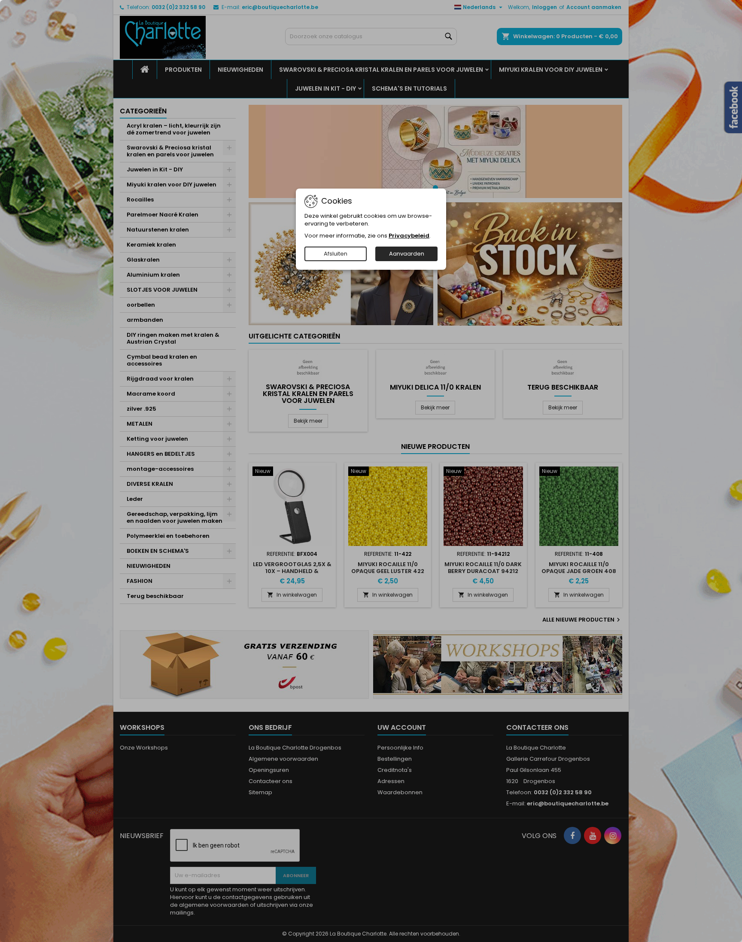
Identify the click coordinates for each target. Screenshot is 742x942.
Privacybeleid (409, 236)
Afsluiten (335, 254)
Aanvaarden (406, 254)
